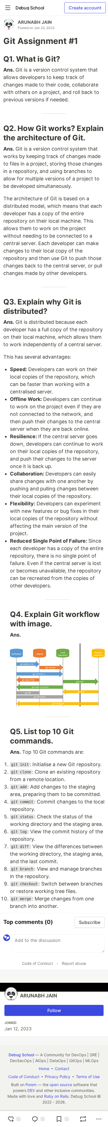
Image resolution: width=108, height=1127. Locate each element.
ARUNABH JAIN (35, 22)
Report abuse (74, 963)
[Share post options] (98, 1119)
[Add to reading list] (62, 1119)
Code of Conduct (37, 963)
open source (61, 1084)
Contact (62, 1068)
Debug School (21, 1054)
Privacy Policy (57, 1076)
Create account (85, 7)
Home (44, 1068)
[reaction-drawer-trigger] (14, 1119)
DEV (31, 1090)
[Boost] (83, 1119)
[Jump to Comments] (38, 1119)
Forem (31, 1084)
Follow (54, 1010)
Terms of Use (88, 1076)
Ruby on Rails (56, 1096)
